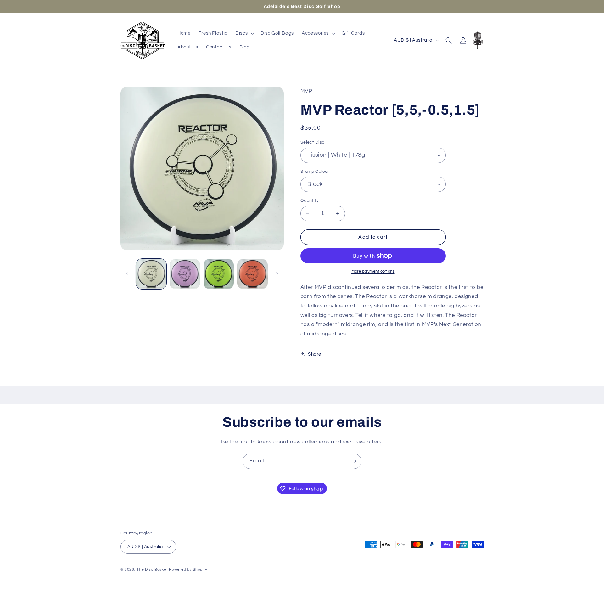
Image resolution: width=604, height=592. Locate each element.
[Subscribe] (354, 461)
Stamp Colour (314, 171)
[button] (243, 33)
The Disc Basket (152, 569)
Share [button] (314, 354)
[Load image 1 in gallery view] (151, 274)
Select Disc (312, 142)
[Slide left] (127, 274)
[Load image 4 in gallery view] (219, 274)
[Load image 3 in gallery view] (185, 274)
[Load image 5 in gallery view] (252, 274)
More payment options (373, 271)
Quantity (309, 200)
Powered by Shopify (188, 569)
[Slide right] (277, 274)
